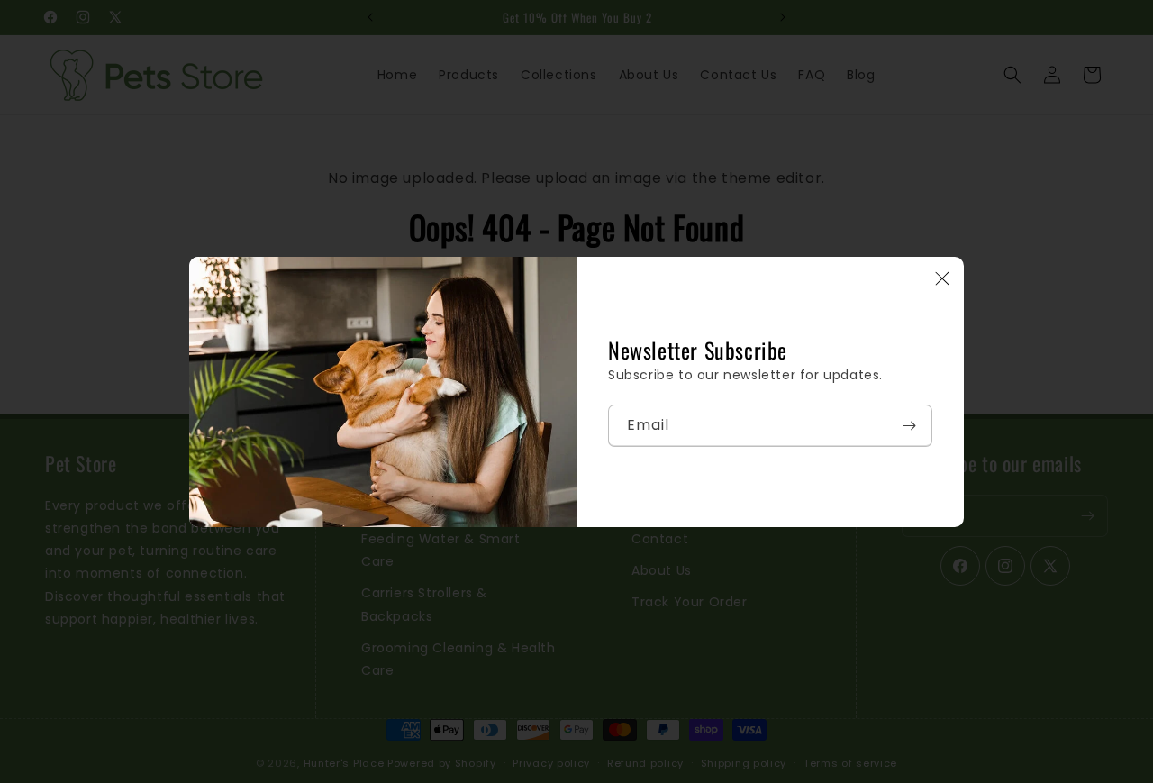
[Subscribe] (908, 426)
